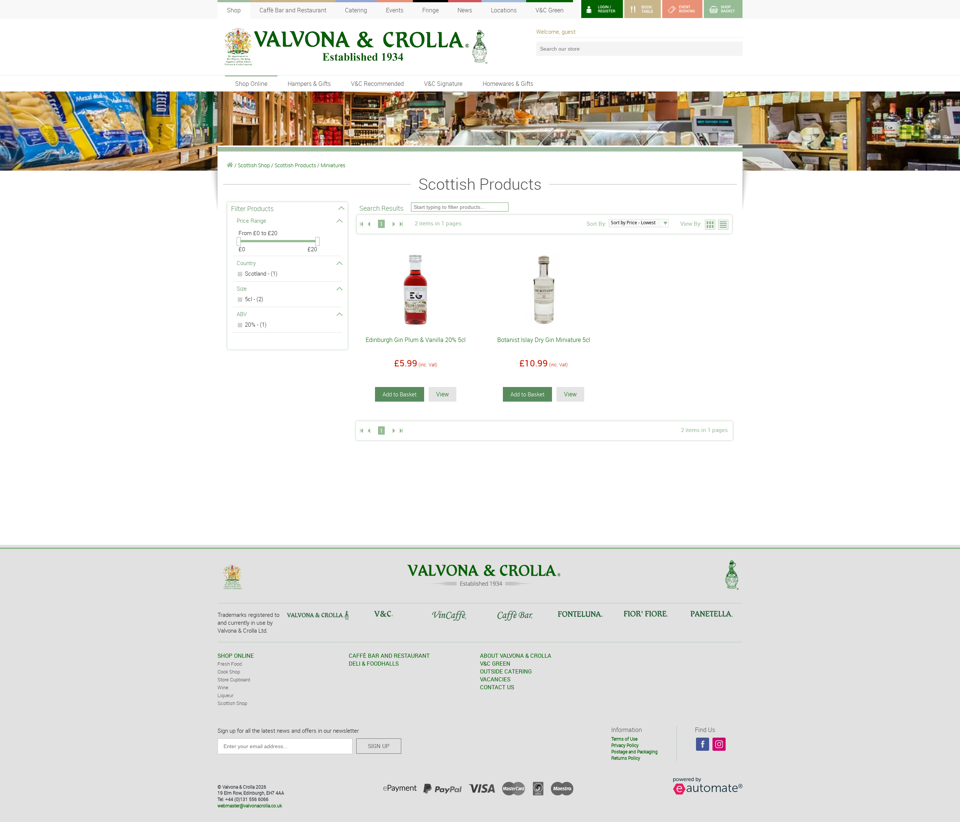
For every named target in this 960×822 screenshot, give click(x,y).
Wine (223, 687)
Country (246, 263)
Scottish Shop (254, 165)
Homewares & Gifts (508, 84)
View (442, 394)
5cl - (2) (254, 299)
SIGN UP (379, 746)
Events (395, 10)
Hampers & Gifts (309, 84)
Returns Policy (625, 758)
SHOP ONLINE (236, 655)
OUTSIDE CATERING (506, 671)
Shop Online (251, 84)
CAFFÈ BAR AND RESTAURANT (389, 655)
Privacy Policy (625, 745)
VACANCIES (495, 679)
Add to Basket (399, 394)
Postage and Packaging (634, 751)
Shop (234, 10)
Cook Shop (229, 671)
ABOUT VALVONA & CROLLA (515, 655)
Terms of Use (624, 739)
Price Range (251, 220)
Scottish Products (295, 165)
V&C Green (550, 10)
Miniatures (333, 165)
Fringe (430, 10)
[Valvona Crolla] (230, 165)
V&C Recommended (377, 84)
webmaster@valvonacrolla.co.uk (250, 805)
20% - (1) (256, 324)
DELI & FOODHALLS (374, 663)
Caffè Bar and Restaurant (293, 10)
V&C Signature (443, 84)
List (723, 225)
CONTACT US (497, 687)
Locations (504, 10)
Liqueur (225, 695)
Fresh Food (230, 663)
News (465, 10)
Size (242, 288)
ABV (242, 314)
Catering (356, 10)
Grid (710, 225)
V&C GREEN (495, 663)
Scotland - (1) (261, 273)
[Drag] (239, 241)
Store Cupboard (234, 679)
